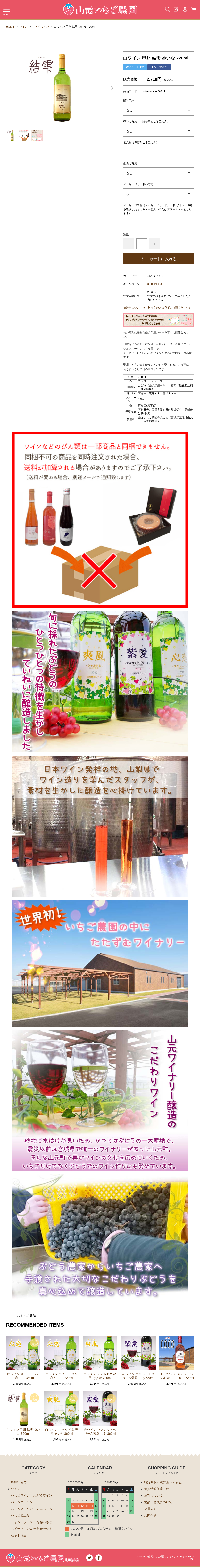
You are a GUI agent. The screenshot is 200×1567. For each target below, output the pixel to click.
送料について (153, 1495)
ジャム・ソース (22, 1522)
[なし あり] (158, 172)
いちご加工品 (20, 1515)
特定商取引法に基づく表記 (163, 1482)
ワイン (23, 26)
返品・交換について (158, 1502)
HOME (10, 26)
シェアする (160, 67)
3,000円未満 (154, 284)
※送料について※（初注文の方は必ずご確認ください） (157, 307)
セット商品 (19, 1535)
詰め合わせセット (39, 1528)
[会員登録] (176, 9)
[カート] (193, 9)
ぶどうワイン (41, 26)
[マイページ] (184, 9)
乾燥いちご (44, 1522)
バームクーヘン (22, 1502)
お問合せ (150, 1515)
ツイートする (136, 67)
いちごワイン (20, 1495)
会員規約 (150, 1508)
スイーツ (17, 1528)
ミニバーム (44, 1508)
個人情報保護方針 (156, 1489)
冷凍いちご (19, 1482)
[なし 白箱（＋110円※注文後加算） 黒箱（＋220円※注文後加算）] (158, 110)
